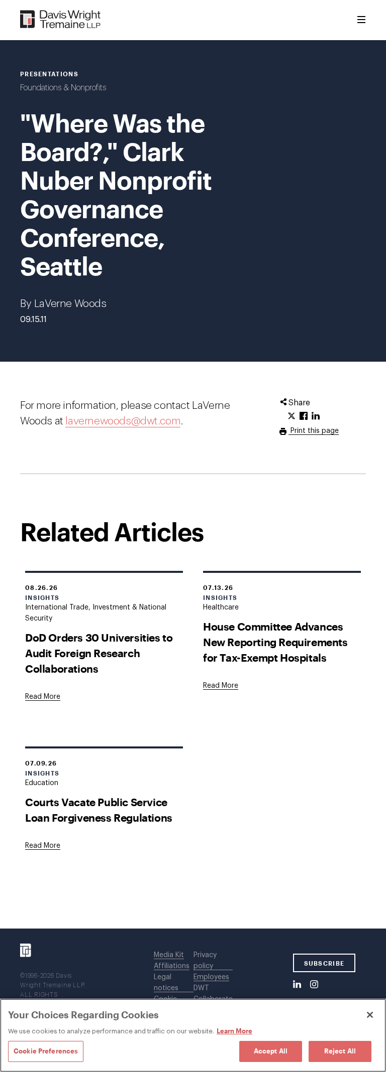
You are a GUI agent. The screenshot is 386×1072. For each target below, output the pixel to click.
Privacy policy (205, 961)
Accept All (270, 1051)
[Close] (370, 1015)
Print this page (313, 430)
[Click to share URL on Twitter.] (291, 416)
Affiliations (171, 966)
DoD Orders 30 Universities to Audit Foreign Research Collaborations (98, 653)
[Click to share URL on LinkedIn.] (316, 416)
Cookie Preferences (46, 1051)
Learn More (234, 1031)
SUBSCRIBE (324, 963)
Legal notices (166, 983)
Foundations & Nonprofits (63, 88)
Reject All (340, 1051)
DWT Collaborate (213, 994)
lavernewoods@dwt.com (122, 421)
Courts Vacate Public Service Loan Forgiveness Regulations (98, 810)
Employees (211, 977)
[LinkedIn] (297, 984)
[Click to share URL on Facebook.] (304, 416)
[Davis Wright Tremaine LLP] (60, 20)
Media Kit (169, 955)
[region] (193, 1035)
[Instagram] (314, 984)
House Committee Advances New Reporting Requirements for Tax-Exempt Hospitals (275, 642)
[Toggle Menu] (361, 20)
